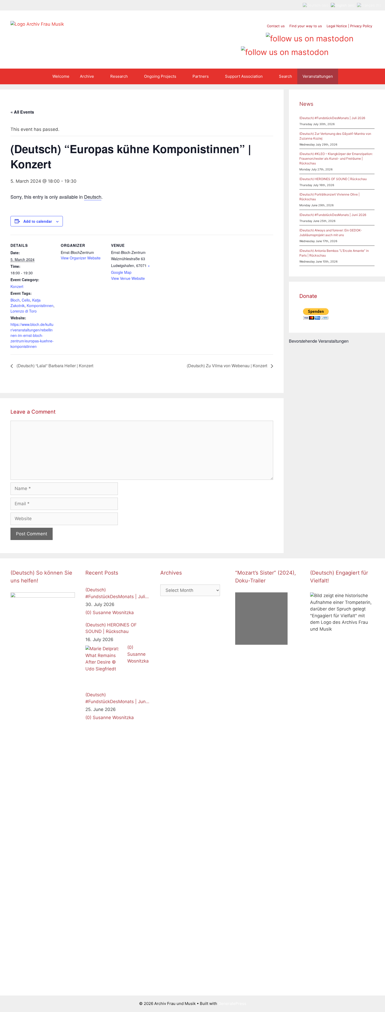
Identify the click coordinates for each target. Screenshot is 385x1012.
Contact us (276, 26)
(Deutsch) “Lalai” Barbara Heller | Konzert (54, 366)
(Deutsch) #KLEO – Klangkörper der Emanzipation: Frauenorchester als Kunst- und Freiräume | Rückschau (336, 158)
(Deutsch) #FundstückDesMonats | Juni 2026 (332, 215)
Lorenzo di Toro (23, 311)
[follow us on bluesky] (285, 50)
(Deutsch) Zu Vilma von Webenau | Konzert (227, 366)
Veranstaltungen (317, 76)
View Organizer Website (81, 257)
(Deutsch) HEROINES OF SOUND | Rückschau (333, 179)
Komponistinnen (40, 305)
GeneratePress (232, 1003)
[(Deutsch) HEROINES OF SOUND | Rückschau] (105, 665)
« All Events (22, 112)
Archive (87, 76)
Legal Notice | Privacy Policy (349, 26)
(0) (88, 612)
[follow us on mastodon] (310, 36)
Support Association (244, 76)
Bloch (15, 300)
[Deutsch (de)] (315, 5)
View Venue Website (128, 278)
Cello (26, 300)
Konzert (16, 286)
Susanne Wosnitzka (113, 612)
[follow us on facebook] (229, 36)
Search (285, 76)
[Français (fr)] (369, 5)
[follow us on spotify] (259, 36)
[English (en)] (343, 5)
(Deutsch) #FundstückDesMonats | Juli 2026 (332, 118)
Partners (200, 76)
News (306, 104)
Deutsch (92, 196)
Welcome (60, 76)
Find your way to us (305, 26)
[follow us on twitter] (219, 36)
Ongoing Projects (160, 76)
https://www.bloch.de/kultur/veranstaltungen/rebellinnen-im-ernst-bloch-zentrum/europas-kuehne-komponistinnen (32, 335)
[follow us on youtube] (249, 36)
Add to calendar (37, 221)
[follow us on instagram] (239, 36)
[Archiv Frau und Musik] (37, 24)
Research (119, 76)
